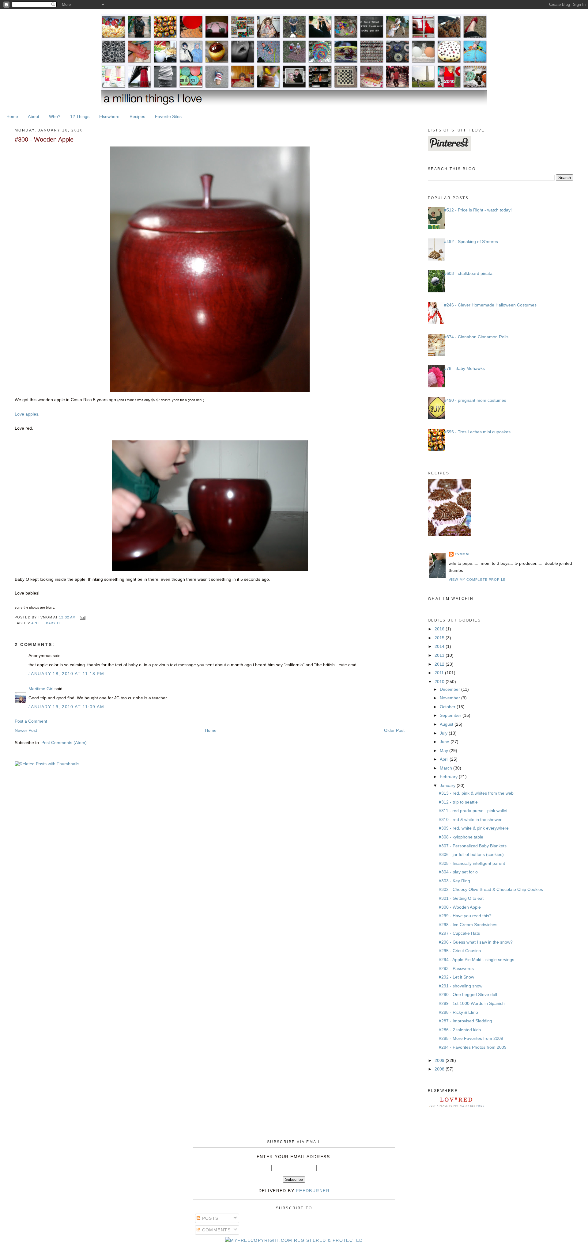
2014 (440, 646)
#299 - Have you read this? (465, 915)
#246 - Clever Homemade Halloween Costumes (490, 304)
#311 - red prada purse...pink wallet (473, 810)
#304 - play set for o (458, 871)
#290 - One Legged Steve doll (468, 994)
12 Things (79, 116)
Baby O (53, 623)
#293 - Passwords (456, 968)
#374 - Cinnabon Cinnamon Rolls (476, 336)
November (450, 697)
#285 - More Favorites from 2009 (471, 1038)
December (450, 689)
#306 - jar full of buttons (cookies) (471, 854)
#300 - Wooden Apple (44, 139)
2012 (440, 664)
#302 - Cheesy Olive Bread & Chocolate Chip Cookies (491, 889)
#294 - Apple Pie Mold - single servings (476, 959)
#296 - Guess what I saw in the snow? (476, 942)
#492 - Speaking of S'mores (471, 241)
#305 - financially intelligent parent (472, 863)
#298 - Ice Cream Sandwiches (468, 924)
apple (37, 623)
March (446, 768)
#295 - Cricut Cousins (460, 950)
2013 (440, 655)
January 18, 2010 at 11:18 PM (66, 673)
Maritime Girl (40, 688)
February (449, 776)
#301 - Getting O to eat (461, 898)
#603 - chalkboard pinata (468, 273)
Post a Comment (31, 721)
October (448, 706)
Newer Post (26, 730)
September (451, 715)
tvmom (462, 554)
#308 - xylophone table (461, 837)
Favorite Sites (168, 116)
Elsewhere (109, 116)
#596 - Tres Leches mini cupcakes (477, 431)
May (444, 750)
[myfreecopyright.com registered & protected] (294, 1240)
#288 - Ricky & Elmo (458, 1012)
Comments (215, 1229)
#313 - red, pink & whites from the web (476, 793)
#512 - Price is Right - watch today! (478, 209)
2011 (440, 672)
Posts (209, 1218)
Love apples (26, 414)
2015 (440, 637)
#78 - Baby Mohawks (464, 368)
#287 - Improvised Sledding (465, 1020)
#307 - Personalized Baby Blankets (473, 845)
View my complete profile (477, 579)
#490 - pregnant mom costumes (475, 400)
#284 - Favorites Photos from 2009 (473, 1047)
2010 (440, 681)
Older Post (394, 730)
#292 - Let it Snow (456, 977)
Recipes (137, 116)
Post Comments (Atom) (64, 742)
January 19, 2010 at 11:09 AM (66, 706)
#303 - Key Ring (454, 880)
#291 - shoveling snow (460, 985)
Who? (54, 116)
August (447, 724)
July (444, 733)
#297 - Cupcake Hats (459, 933)
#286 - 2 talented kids (460, 1029)
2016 (440, 628)
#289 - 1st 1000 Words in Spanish (472, 1003)
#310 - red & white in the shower (470, 819)
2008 (440, 1068)
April (445, 759)
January (448, 785)
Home (12, 116)
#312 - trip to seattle (458, 802)
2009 (440, 1060)
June (445, 741)
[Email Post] (82, 617)
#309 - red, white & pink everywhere (474, 828)
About (33, 116)
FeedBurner (313, 1190)
